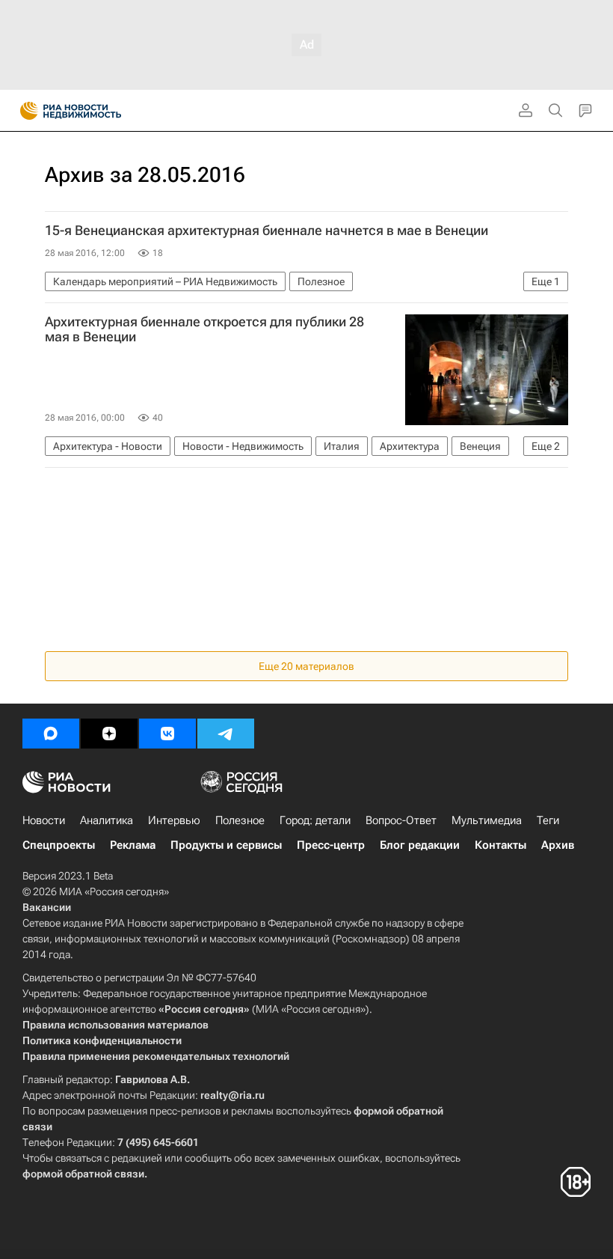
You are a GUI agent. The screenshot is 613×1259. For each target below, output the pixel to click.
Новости (43, 820)
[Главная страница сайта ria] (24, 111)
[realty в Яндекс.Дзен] (109, 734)
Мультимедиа (487, 820)
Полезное (240, 820)
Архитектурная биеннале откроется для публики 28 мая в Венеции (204, 329)
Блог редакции (420, 845)
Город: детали (315, 820)
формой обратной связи (83, 1174)
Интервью (174, 820)
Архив (557, 845)
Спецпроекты (58, 845)
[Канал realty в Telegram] (225, 734)
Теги (548, 820)
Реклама (132, 845)
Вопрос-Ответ (401, 820)
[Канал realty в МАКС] (50, 734)
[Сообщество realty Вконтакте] (167, 734)
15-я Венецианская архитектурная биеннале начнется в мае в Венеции (266, 230)
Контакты (500, 845)
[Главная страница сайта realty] (97, 111)
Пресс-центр (331, 845)
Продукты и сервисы (226, 845)
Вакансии (46, 907)
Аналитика (106, 820)
